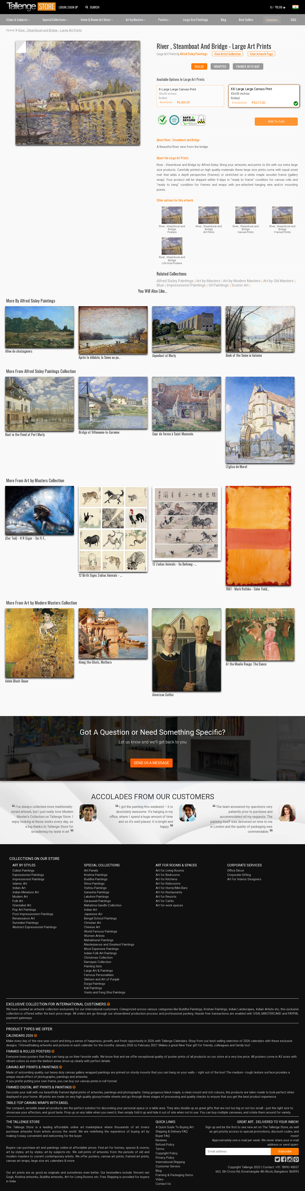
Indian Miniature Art (25, 892)
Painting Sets (93, 966)
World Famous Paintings (100, 931)
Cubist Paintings (23, 870)
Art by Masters (135, 19)
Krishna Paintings (95, 875)
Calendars (272, 19)
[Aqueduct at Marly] (186, 329)
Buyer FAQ (163, 1136)
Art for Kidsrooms (168, 883)
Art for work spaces (169, 905)
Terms (160, 1149)
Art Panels (91, 870)
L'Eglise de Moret (236, 467)
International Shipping (170, 1162)
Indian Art (19, 888)
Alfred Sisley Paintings (175, 281)
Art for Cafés (165, 901)
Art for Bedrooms (168, 875)
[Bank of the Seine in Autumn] (260, 329)
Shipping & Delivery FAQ (172, 1131)
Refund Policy (165, 1144)
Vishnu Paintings (95, 888)
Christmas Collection (98, 957)
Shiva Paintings (94, 883)
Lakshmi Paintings (96, 896)
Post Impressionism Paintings (32, 914)
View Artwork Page (261, 53)
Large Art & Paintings (98, 970)
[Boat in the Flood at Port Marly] (39, 404)
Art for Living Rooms (170, 870)
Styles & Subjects (17, 19)
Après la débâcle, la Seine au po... (99, 357)
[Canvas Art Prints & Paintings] (60, 1067)
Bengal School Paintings (100, 918)
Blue (160, 285)
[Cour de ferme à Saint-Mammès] (186, 403)
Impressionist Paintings (186, 285)
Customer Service (168, 1166)
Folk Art (17, 901)
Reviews (161, 1140)
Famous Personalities (99, 975)
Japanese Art (93, 914)
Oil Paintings (219, 285)
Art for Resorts (166, 896)
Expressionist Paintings (28, 875)
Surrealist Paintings (25, 923)
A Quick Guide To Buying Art (175, 1127)
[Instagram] (290, 1160)
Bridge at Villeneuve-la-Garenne (99, 432)
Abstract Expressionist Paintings (34, 927)
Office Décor (235, 870)
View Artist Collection (227, 53)
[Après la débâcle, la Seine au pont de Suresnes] (113, 330)
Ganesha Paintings (96, 892)
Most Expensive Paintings (101, 949)
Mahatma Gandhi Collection (103, 905)
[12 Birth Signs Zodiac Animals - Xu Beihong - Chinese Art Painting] (113, 529)
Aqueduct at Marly (164, 356)
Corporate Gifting (239, 875)
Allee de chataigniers (18, 351)
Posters (163, 19)
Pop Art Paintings (24, 910)
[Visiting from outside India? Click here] (108, 1004)
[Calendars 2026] (35, 1035)
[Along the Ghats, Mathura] (113, 633)
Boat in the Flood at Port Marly (25, 435)
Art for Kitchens (166, 879)
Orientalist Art (21, 905)
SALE (293, 19)
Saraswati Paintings (97, 901)
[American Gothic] (186, 649)
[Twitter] (277, 1160)
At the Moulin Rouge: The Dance (246, 664)
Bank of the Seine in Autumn (244, 355)
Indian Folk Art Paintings (100, 953)
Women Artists (94, 936)
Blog (223, 19)
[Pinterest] (296, 1160)
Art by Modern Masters (242, 281)
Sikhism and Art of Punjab (101, 979)
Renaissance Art (23, 918)
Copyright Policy (167, 1153)
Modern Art (20, 896)
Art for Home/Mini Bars (172, 888)
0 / (276, 7)
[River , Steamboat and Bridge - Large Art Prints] (78, 92)
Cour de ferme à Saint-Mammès (172, 434)
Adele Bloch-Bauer (17, 681)
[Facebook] (283, 1160)
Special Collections (54, 19)
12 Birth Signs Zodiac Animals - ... (100, 575)
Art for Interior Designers (244, 879)
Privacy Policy (165, 1157)
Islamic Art (19, 883)
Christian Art (92, 923)
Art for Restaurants (169, 892)
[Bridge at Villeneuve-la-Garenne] (113, 403)
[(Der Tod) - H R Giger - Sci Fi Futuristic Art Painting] (39, 510)
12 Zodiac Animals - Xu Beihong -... (174, 564)
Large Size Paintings (195, 19)
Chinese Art (92, 927)
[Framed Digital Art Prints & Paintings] (74, 1087)
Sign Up (73, 7)
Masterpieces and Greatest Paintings (109, 944)
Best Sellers (246, 19)
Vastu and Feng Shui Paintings (104, 992)
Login (62, 7)
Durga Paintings (94, 984)
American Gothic (163, 695)
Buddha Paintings (95, 879)
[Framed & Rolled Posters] (52, 1051)
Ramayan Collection (97, 962)
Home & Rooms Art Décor (96, 19)
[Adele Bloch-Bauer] (39, 642)
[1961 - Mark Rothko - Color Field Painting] (260, 535)
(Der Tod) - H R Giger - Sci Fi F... (25, 538)
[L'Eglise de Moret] (260, 420)
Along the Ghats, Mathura (95, 662)
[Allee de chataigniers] (39, 327)
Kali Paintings (93, 988)
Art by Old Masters (278, 281)
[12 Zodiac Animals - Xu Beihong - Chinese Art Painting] (186, 523)
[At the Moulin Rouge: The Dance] (260, 634)
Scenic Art (240, 285)
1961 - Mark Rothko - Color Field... (247, 589)
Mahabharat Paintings (98, 940)
